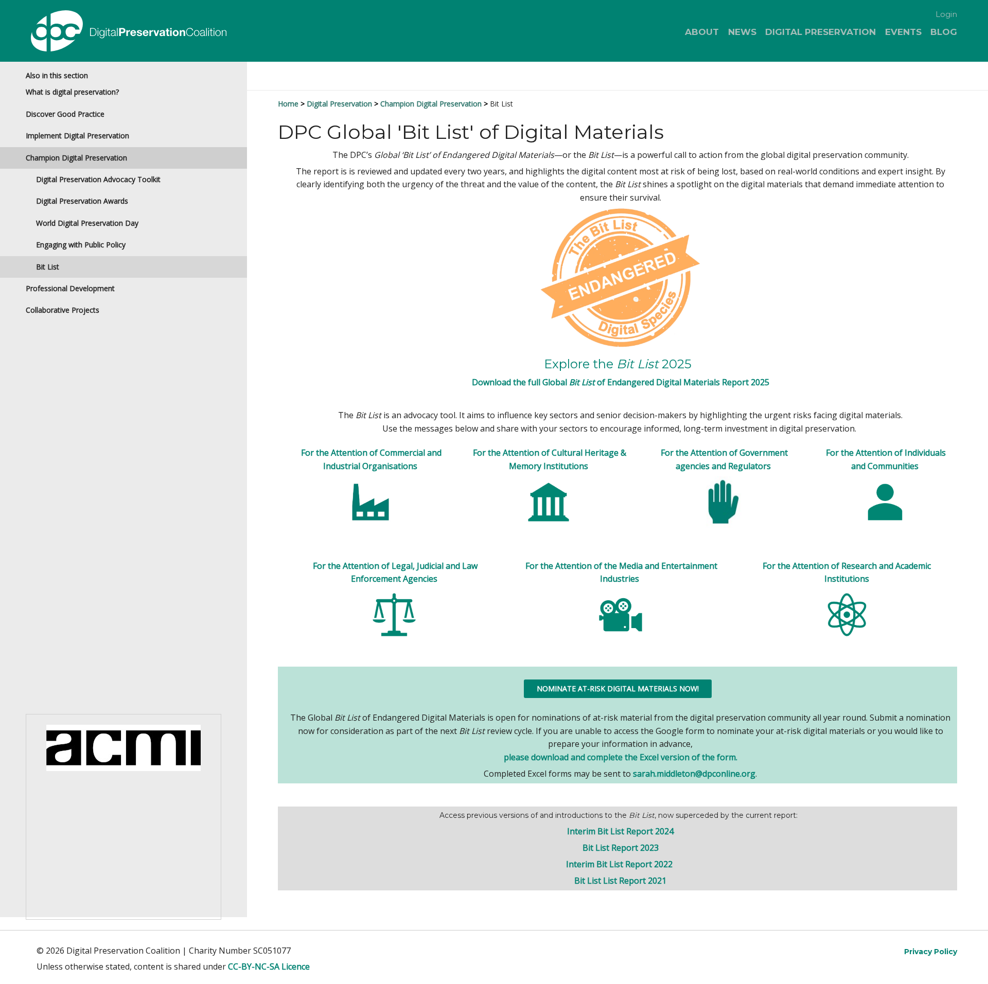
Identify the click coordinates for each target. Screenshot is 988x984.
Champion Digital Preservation (76, 158)
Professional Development (70, 288)
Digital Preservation (820, 32)
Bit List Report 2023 (621, 847)
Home (288, 104)
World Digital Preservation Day (87, 223)
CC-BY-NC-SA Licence (269, 966)
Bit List (47, 267)
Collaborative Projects (62, 310)
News (742, 32)
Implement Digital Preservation (77, 135)
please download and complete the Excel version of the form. (620, 757)
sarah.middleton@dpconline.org (694, 773)
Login (946, 14)
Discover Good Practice (65, 114)
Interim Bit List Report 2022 (620, 864)
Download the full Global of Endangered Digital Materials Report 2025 (620, 382)
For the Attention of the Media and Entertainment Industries (621, 572)
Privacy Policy (930, 951)
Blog (943, 32)
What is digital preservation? (72, 92)
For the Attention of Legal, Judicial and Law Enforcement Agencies (395, 572)
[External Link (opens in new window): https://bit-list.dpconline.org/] (620, 277)
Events (903, 32)
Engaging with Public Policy (81, 244)
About (702, 32)
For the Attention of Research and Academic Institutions (847, 572)
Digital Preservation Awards (82, 201)
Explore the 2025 (618, 363)
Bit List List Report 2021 (620, 880)
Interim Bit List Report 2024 (620, 831)
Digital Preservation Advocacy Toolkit (98, 179)
